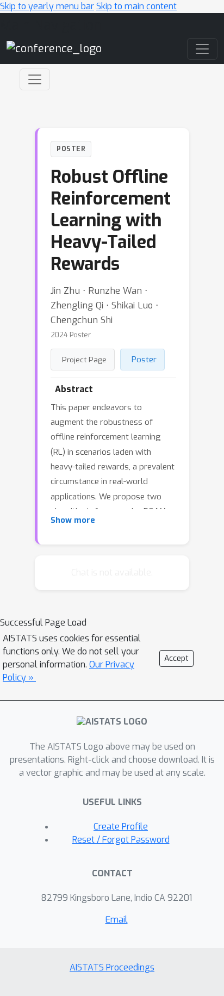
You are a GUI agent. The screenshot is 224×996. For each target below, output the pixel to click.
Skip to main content (136, 6)
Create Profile (121, 826)
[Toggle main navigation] (202, 49)
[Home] (54, 49)
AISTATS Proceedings (112, 967)
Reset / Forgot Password (121, 839)
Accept (176, 658)
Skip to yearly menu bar (47, 6)
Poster (144, 359)
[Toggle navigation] (35, 79)
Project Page (84, 359)
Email (116, 919)
